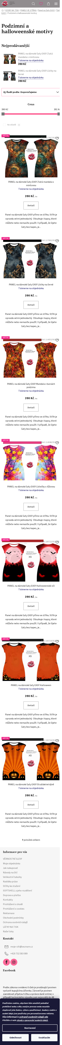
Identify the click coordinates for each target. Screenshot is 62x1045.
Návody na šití (10, 872)
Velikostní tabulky (12, 877)
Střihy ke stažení (11, 886)
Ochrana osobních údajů (15, 922)
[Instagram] (13, 962)
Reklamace (8, 913)
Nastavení (30, 1028)
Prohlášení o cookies (13, 908)
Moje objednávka (11, 863)
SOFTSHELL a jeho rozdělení (17, 890)
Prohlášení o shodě (13, 904)
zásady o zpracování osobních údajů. (32, 1020)
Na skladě (13, 124)
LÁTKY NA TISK (10, 927)
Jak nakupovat (10, 868)
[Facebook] (6, 962)
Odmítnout (15, 1037)
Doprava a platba (12, 895)
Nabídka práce (10, 881)
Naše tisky (8, 931)
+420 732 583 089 (19, 953)
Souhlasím (44, 1037)
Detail (31, 205)
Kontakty (8, 899)
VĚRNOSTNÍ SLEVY (12, 859)
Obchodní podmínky (13, 917)
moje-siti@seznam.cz (21, 946)
